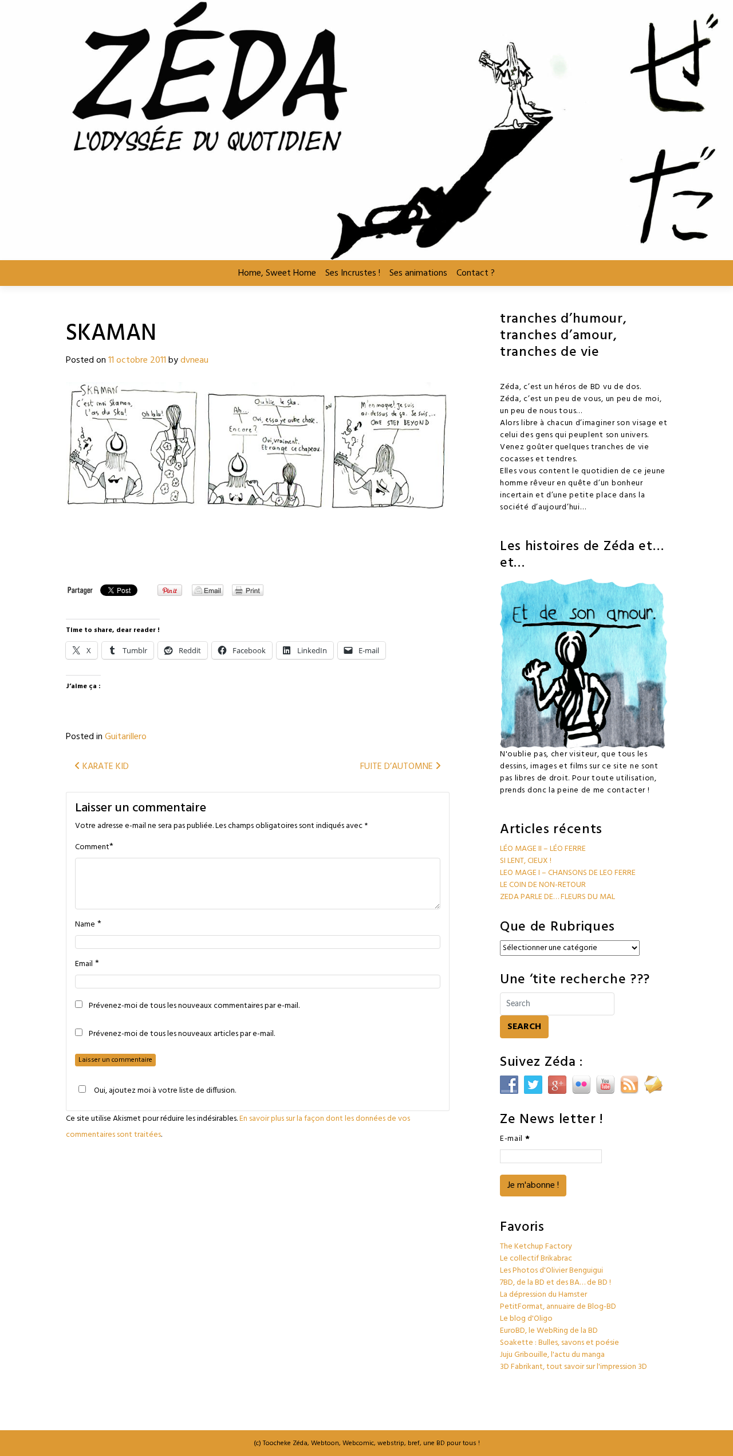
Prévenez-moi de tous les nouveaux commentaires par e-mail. (194, 1006)
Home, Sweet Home (277, 273)
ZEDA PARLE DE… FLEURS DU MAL (557, 897)
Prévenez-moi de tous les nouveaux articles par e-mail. (182, 1034)
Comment (92, 847)
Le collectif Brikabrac (536, 1258)
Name (85, 925)
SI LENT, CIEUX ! (525, 861)
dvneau (194, 360)
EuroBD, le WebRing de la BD (549, 1330)
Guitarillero (126, 736)
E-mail (515, 1139)
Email (84, 964)
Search (524, 1026)
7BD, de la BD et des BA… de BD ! (555, 1282)
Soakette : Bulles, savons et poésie (559, 1342)
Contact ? (475, 273)
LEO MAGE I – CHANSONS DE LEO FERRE (568, 873)
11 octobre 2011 (137, 360)
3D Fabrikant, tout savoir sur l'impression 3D (573, 1366)
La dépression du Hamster (543, 1294)
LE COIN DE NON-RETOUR (543, 885)
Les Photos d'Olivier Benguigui (551, 1270)
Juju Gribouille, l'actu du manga (552, 1354)
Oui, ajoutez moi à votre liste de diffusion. (165, 1090)
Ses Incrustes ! (352, 273)
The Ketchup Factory (536, 1246)
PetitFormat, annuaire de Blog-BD (558, 1306)
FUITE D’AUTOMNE (397, 766)
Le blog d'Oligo (526, 1318)
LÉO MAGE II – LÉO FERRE (543, 848)
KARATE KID (104, 766)
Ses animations (418, 273)
